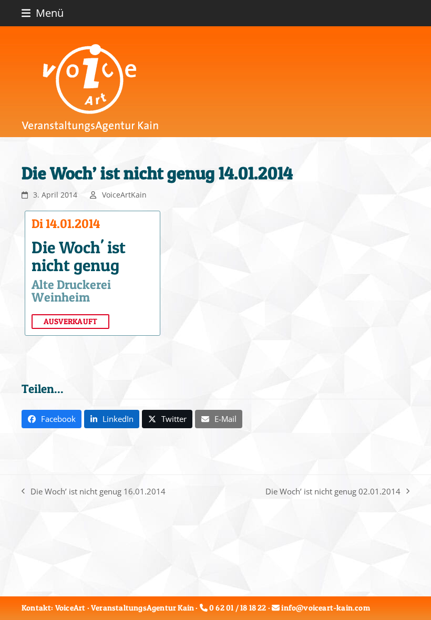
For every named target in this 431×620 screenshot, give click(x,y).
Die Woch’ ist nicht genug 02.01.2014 (333, 492)
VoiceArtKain (124, 195)
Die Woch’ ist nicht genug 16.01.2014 (94, 492)
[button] (43, 13)
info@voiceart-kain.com (325, 608)
